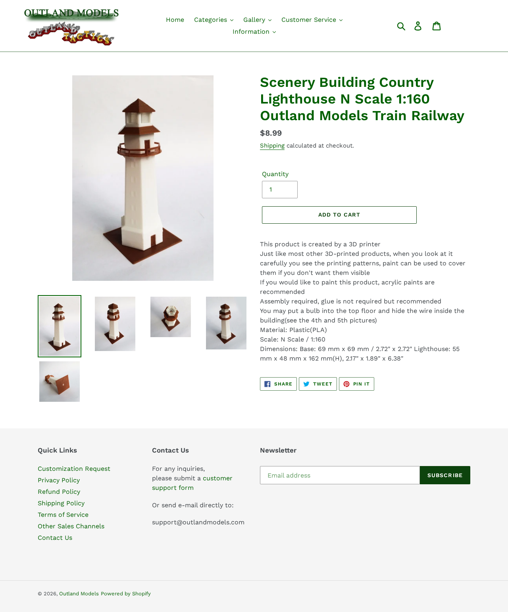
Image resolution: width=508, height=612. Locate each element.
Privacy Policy (59, 480)
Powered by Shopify (126, 594)
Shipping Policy (61, 503)
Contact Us (55, 537)
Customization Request (74, 468)
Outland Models (79, 594)
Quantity (275, 174)
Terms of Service (63, 514)
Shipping (272, 145)
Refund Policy (59, 491)
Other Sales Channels (71, 526)
